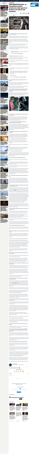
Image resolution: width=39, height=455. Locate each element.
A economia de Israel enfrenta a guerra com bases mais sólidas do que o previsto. (4, 153)
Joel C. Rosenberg (11, 410)
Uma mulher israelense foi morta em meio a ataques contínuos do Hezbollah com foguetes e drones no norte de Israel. (4, 101)
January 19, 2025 (20, 53)
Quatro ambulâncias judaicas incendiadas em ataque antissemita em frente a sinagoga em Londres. (4, 143)
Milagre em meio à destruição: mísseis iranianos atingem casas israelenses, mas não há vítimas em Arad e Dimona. (4, 123)
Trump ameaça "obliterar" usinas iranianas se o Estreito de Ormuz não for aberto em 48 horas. (4, 198)
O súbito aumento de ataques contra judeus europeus (4, 66)
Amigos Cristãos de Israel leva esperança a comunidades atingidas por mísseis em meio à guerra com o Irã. (4, 221)
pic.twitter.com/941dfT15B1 (14, 51)
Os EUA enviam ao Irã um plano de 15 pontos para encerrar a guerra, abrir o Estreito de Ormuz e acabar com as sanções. (4, 112)
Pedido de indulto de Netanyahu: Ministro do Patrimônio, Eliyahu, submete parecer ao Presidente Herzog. (4, 133)
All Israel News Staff (11, 13)
